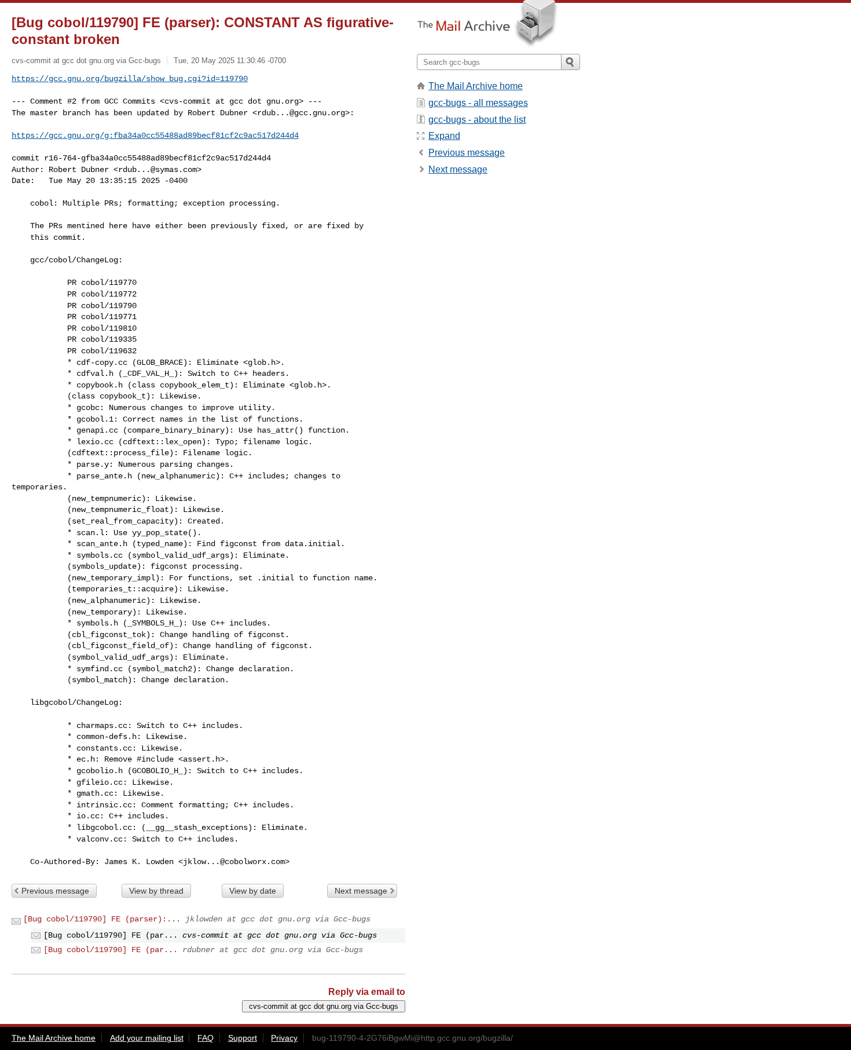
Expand (444, 136)
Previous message (55, 890)
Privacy (284, 1037)
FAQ (205, 1037)
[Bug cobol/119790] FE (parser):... (102, 919)
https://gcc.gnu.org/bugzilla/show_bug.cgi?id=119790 (130, 78)
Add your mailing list (147, 1037)
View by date (252, 890)
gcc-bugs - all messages (478, 103)
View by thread (156, 890)
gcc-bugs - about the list (477, 120)
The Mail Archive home (475, 86)
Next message (361, 890)
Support (242, 1037)
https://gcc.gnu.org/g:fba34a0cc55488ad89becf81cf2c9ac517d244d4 (155, 135)
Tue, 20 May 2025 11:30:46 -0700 (230, 60)
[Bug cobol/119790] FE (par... (110, 949)
